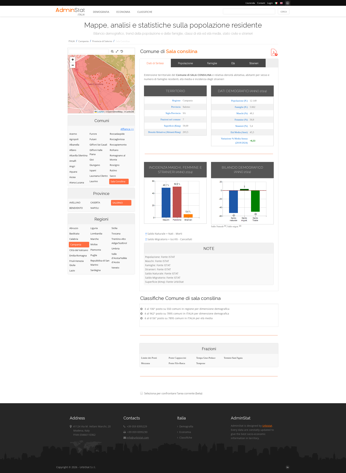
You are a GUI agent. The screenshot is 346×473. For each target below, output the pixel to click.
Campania (83, 41)
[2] (240, 226)
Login (270, 3)
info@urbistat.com (138, 437)
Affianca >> (127, 129)
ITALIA (71, 41)
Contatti (261, 3)
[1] (225, 226)
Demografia (101, 12)
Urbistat (267, 425)
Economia (123, 12)
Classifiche (144, 12)
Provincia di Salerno (102, 41)
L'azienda (250, 3)
